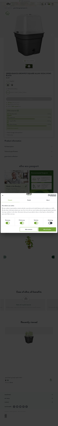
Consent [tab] (10, 200)
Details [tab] (29, 200)
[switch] (22, 223)
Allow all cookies (47, 229)
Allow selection (28, 229)
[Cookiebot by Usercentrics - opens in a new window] (50, 195)
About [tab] (48, 200)
